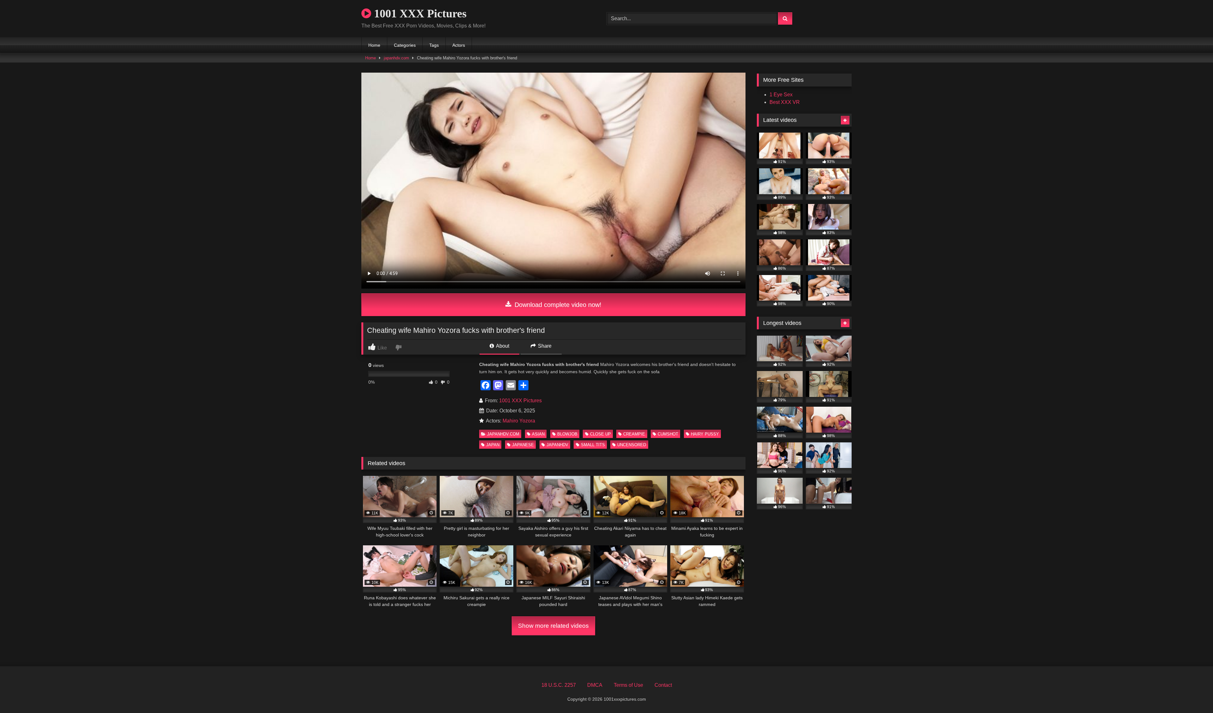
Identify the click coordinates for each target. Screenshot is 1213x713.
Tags (434, 45)
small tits (593, 444)
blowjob (567, 434)
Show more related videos (553, 625)
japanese (523, 444)
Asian (538, 434)
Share (544, 346)
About (502, 346)
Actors (458, 45)
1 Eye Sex (781, 94)
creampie (634, 434)
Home (374, 45)
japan (492, 444)
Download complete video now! (557, 304)
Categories (405, 45)
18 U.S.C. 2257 (558, 685)
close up (600, 434)
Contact (663, 685)
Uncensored (631, 444)
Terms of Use (628, 685)
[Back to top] (1193, 694)
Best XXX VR (784, 102)
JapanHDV (557, 444)
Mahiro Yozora (519, 420)
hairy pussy (705, 434)
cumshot (668, 434)
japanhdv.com (396, 58)
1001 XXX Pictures (419, 13)
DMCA (594, 685)
